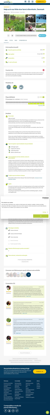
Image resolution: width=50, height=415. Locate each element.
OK (41, 215)
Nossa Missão (17, 398)
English (38, 383)
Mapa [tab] (16, 40)
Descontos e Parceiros (8, 399)
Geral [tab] (6, 40)
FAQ (26, 386)
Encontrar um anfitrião (8, 383)
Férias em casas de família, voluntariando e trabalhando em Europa (20, 360)
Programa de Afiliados (19, 397)
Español (38, 388)
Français (38, 386)
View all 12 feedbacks (25, 352)
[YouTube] (9, 410)
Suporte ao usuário (29, 383)
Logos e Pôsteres (18, 389)
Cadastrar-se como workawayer (8, 391)
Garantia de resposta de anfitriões (30, 390)
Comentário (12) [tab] (23, 40)
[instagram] (13, 410)
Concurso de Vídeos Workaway (19, 391)
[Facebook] (5, 410)
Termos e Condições (30, 392)
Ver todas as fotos (40, 29)
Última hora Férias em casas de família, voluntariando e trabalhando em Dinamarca (25, 362)
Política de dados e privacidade (29, 395)
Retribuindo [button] (6, 3)
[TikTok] (16, 410)
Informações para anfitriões (7, 385)
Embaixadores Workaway (18, 394)
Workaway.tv (17, 387)
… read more (28, 296)
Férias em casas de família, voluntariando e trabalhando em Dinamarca (25, 358)
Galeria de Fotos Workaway (18, 385)
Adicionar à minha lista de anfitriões (26, 35)
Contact (42, 35)
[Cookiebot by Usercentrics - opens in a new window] (43, 198)
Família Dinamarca (37, 360)
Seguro (27, 388)
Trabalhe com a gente (30, 397)
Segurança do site (25, 261)
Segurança (11, 3)
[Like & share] (12, 35)
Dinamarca (7, 12)
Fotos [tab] (11, 40)
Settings (44, 212)
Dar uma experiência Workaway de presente (8, 397)
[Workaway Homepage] (8, 1)
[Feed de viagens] (29, 1)
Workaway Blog (18, 383)
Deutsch (38, 384)
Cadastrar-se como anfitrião (8, 394)
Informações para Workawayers (7, 388)
